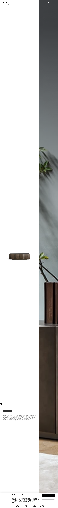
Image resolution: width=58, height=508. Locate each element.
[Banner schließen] (56, 494)
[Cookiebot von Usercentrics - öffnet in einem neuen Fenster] (6, 506)
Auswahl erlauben (48, 498)
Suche (46, 2)
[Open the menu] (54, 2)
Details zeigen (48, 506)
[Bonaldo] (8, 2)
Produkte (37, 2)
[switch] (26, 506)
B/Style (42, 2)
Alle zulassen (48, 495)
